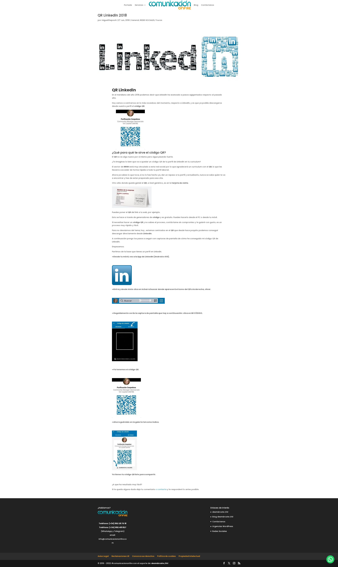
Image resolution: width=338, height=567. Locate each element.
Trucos (158, 20)
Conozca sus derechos (143, 556)
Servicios (139, 5)
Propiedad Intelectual (189, 556)
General (135, 20)
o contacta (161, 489)
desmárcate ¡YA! (220, 512)
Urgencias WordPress (222, 526)
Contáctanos (207, 5)
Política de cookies (166, 556)
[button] (330, 559)
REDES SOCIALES (147, 20)
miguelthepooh (109, 20)
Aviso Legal (103, 556)
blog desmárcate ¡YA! (222, 516)
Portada (128, 5)
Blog (196, 5)
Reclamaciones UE (120, 556)
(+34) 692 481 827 (117, 527)
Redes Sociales (219, 531)
